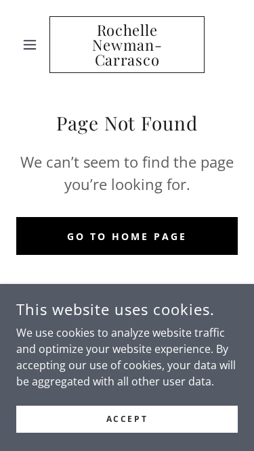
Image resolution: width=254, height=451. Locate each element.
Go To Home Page (127, 236)
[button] (32, 44)
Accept (127, 419)
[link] (127, 44)
